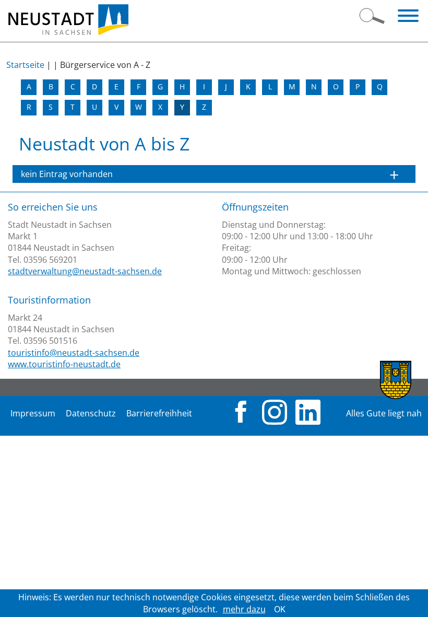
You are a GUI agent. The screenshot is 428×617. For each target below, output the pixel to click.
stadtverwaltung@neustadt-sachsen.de (85, 271)
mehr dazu (244, 609)
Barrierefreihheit (159, 413)
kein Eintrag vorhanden (67, 174)
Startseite (25, 65)
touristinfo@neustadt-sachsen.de (73, 352)
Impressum (32, 413)
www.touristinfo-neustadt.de (64, 364)
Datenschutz (91, 413)
